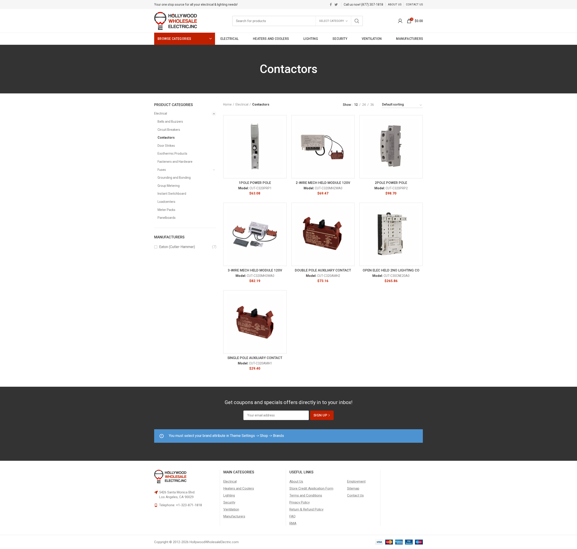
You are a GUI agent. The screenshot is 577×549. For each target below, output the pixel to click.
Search (356, 21)
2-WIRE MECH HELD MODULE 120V (323, 183)
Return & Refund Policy (306, 509)
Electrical (160, 113)
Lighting (229, 495)
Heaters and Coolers (238, 488)
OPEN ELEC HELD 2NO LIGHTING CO (391, 270)
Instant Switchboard (172, 193)
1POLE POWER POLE (255, 183)
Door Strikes (166, 145)
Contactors (166, 137)
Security (229, 502)
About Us (296, 481)
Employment (356, 481)
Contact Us (355, 495)
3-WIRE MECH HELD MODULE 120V (255, 270)
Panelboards (167, 217)
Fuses (162, 170)
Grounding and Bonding (174, 177)
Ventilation (231, 509)
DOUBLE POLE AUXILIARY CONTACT (323, 270)
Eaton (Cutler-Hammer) (177, 247)
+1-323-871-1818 (189, 505)
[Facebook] (330, 4)
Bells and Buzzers (170, 121)
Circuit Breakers (169, 129)
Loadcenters (166, 201)
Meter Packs (166, 210)
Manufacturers (234, 516)
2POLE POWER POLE (391, 183)
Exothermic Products (172, 153)
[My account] (400, 20)
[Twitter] (336, 4)
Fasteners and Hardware (175, 161)
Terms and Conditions (305, 495)
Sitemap (353, 488)
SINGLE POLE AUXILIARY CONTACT (254, 358)
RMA (292, 523)
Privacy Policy (299, 502)
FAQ (292, 516)
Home (227, 104)
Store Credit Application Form (311, 488)
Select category (331, 21)
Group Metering (169, 186)
